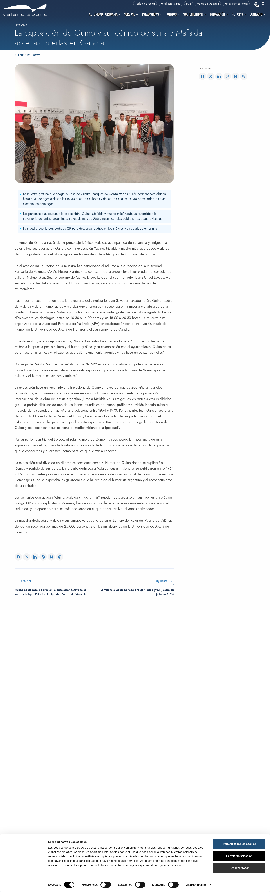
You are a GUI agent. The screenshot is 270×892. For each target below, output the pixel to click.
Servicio (129, 14)
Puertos (171, 14)
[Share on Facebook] (18, 557)
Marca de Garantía (208, 3)
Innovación (217, 14)
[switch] (107, 886)
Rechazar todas (239, 867)
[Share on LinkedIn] (35, 557)
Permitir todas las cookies (239, 843)
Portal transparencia (236, 3)
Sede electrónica (145, 3)
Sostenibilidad (193, 14)
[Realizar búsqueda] (263, 4)
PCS (188, 3)
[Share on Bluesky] (51, 557)
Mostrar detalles (195, 884)
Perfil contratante (170, 3)
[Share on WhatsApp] (43, 557)
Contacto (256, 14)
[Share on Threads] (59, 557)
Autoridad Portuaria (103, 14)
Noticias (237, 14)
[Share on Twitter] (26, 557)
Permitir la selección (239, 856)
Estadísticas (150, 14)
